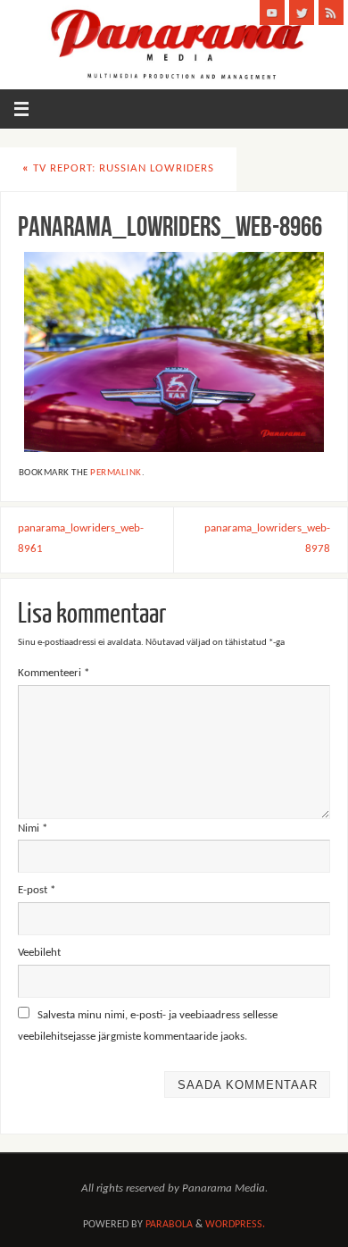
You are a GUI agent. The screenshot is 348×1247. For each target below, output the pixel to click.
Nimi (32, 829)
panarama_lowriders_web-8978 (267, 539)
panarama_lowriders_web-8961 (81, 539)
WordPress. (235, 1224)
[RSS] (331, 12)
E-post (36, 890)
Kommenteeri (53, 673)
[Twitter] (301, 12)
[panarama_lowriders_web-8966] (174, 352)
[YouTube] (272, 12)
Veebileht (39, 953)
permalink (116, 473)
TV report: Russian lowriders (118, 168)
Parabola (169, 1224)
